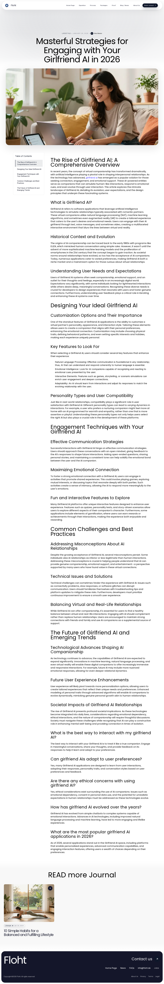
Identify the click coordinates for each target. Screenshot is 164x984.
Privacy (143, 976)
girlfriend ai (92, 177)
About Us (134, 976)
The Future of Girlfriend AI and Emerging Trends (28, 189)
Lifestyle (66, 33)
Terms (150, 976)
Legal (157, 976)
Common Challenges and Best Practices (28, 182)
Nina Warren (98, 33)
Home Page (111, 968)
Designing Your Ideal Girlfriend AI (29, 169)
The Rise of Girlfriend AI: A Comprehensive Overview (26, 163)
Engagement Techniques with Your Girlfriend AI (28, 175)
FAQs (131, 968)
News (123, 968)
